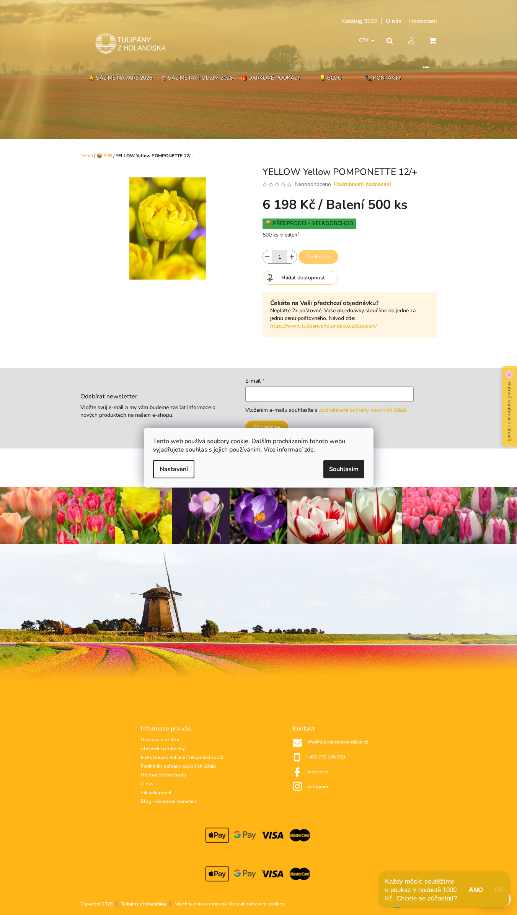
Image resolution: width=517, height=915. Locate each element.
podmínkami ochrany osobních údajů (363, 410)
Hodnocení (423, 21)
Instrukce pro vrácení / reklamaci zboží (182, 757)
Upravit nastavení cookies (256, 904)
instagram (317, 787)
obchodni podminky (163, 748)
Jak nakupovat (156, 792)
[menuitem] (120, 78)
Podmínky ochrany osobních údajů (178, 766)
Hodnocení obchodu (163, 775)
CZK (364, 40)
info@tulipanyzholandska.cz (337, 742)
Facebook (317, 772)
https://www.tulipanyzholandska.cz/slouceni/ (323, 325)
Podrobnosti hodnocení (362, 184)
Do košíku (318, 256)
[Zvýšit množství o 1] (292, 256)
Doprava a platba (160, 740)
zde (309, 449)
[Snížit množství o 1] (267, 256)
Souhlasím (344, 469)
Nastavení (174, 469)
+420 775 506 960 (326, 757)
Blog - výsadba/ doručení (168, 801)
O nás (393, 21)
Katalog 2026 (360, 21)
